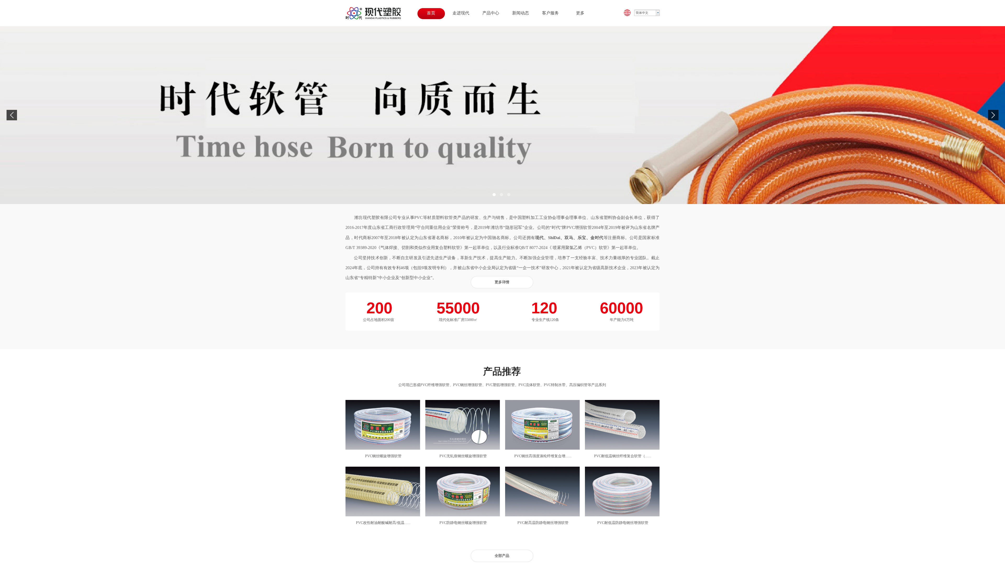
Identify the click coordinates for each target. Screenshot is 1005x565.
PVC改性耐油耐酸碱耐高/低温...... (383, 523)
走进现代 (461, 13)
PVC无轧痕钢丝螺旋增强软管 (463, 456)
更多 (580, 13)
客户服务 (550, 13)
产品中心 (490, 13)
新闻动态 (520, 13)
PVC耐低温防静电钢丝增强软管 (622, 523)
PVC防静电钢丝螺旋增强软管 (463, 523)
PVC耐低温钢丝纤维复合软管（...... (622, 456)
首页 (431, 13)
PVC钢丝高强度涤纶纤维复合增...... (543, 456)
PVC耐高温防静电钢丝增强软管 (542, 523)
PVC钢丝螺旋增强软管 (383, 456)
